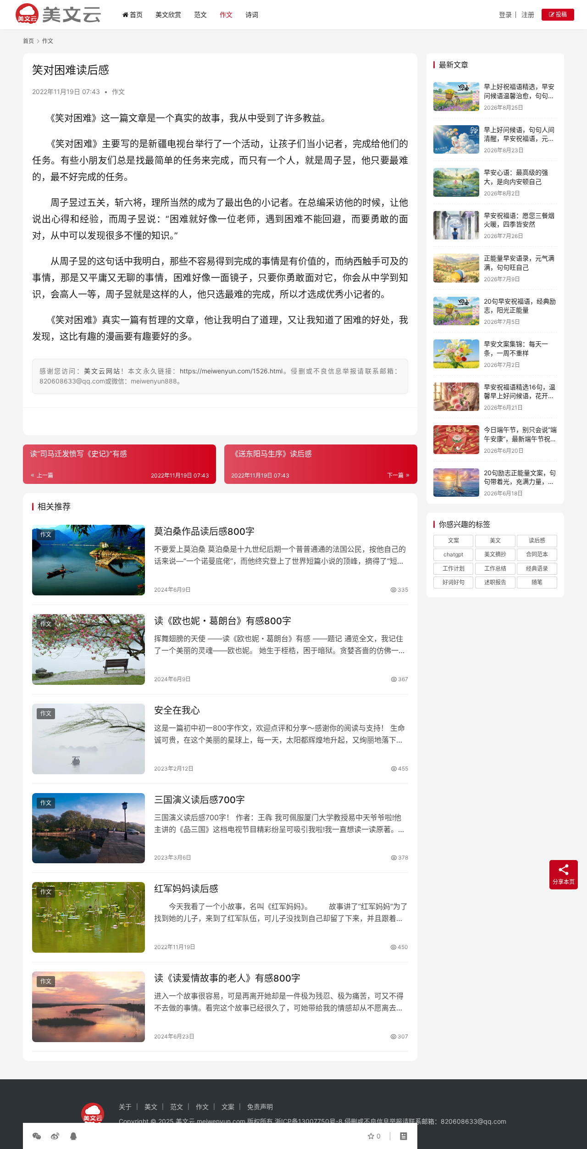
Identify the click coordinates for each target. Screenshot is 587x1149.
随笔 (537, 582)
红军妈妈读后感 (186, 888)
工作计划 (454, 568)
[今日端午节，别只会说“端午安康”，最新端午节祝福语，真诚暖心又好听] (456, 439)
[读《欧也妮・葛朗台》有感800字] (88, 649)
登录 (505, 14)
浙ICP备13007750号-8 (309, 1121)
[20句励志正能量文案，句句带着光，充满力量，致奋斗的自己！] (456, 482)
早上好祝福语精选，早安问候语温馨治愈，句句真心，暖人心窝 (519, 95)
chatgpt (453, 554)
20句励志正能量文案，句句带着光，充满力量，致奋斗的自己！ (520, 481)
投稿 (560, 14)
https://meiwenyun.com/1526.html (231, 371)
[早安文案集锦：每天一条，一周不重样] (456, 353)
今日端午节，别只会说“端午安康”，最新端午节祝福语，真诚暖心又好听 (520, 438)
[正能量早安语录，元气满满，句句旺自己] (456, 268)
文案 (453, 540)
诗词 (251, 14)
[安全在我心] (88, 739)
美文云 (185, 1121)
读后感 (537, 540)
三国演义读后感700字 (199, 799)
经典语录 (537, 568)
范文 (200, 14)
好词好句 (454, 582)
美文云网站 (102, 371)
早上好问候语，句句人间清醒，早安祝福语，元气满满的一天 (519, 138)
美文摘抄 (495, 554)
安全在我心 (177, 710)
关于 (125, 1106)
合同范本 (537, 554)
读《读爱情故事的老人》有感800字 (227, 978)
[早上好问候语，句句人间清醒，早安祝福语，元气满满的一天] (456, 139)
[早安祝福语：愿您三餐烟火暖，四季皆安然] (456, 225)
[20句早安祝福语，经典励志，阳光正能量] (456, 311)
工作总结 (495, 568)
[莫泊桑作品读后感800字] (88, 560)
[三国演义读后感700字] (88, 828)
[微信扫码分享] (38, 1136)
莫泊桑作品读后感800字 (204, 531)
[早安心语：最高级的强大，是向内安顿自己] (456, 182)
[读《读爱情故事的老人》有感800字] (88, 1006)
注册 (527, 14)
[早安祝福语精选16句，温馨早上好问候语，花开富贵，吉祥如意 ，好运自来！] (456, 397)
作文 (226, 14)
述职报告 (495, 582)
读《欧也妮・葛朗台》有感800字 (222, 621)
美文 (495, 540)
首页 (136, 14)
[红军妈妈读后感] (88, 917)
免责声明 (260, 1106)
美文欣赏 (168, 14)
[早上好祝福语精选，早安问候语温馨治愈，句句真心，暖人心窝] (456, 96)
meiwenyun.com (221, 1121)
